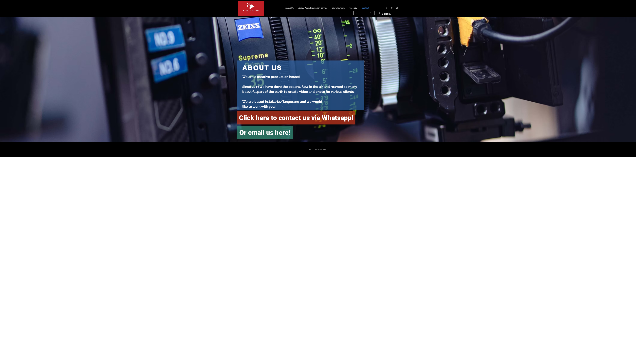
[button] (318, 149)
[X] (391, 8)
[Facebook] (386, 8)
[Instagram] (396, 8)
